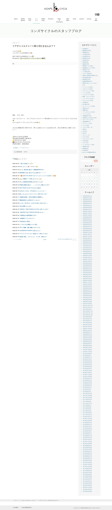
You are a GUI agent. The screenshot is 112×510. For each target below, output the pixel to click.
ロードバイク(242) (88, 87)
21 (92, 184)
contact (89, 19)
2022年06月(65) (87, 292)
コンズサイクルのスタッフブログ (28, 500)
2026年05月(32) (87, 201)
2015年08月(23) (87, 447)
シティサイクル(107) (88, 98)
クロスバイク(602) (88, 89)
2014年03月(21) (87, 480)
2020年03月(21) (87, 343)
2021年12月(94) (87, 303)
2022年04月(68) (87, 295)
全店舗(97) (86, 48)
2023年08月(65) (87, 265)
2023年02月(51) (87, 276)
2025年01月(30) (87, 232)
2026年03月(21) (87, 205)
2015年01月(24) (87, 460)
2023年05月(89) (87, 270)
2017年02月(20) (87, 412)
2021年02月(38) (87, 322)
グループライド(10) (88, 119)
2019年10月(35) (87, 353)
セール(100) (86, 125)
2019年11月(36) (87, 351)
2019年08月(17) (87, 357)
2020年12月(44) (87, 326)
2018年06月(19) (87, 384)
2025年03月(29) (87, 228)
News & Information (59, 20)
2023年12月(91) (87, 257)
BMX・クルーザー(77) (89, 96)
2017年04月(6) (87, 409)
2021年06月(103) (88, 315)
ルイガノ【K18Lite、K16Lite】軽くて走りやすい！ (34, 203)
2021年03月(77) (87, 320)
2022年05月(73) (87, 293)
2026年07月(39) (87, 198)
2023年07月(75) (87, 267)
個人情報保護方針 (27, 507)
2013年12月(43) (87, 485)
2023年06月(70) (87, 269)
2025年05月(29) (87, 224)
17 (82, 184)
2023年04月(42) (87, 272)
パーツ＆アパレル (24, 147)
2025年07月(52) (87, 221)
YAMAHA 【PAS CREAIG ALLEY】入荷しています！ (34, 209)
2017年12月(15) (87, 393)
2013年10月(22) (87, 489)
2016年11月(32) (87, 418)
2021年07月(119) (88, 313)
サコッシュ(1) (86, 135)
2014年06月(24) (87, 474)
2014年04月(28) (87, 478)
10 (82, 181)
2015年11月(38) (87, 441)
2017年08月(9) (87, 401)
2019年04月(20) (87, 364)
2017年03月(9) (87, 411)
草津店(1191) (86, 69)
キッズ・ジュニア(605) (89, 106)
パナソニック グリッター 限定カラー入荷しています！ (34, 233)
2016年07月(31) (87, 426)
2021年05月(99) (87, 317)
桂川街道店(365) (87, 77)
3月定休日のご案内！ (25, 221)
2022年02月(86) (87, 299)
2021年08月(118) (88, 311)
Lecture (81, 19)
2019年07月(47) (87, 359)
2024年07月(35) (87, 244)
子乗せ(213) (86, 108)
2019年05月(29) (87, 363)
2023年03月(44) (87, 274)
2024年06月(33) (87, 246)
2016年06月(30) (87, 428)
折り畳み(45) (86, 104)
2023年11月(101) (88, 259)
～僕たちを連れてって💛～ (27, 163)
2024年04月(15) (87, 249)
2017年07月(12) (87, 403)
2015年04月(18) (87, 455)
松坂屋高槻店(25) (87, 81)
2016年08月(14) (87, 424)
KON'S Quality (23, 19)
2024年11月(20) (87, 236)
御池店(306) (86, 64)
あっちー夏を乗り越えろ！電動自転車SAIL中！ (32, 169)
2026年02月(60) (87, 207)
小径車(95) (86, 102)
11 (84, 181)
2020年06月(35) (87, 338)
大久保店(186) (86, 54)
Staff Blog (36, 19)
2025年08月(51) (87, 219)
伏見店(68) (86, 62)
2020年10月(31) (87, 330)
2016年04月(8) (87, 432)
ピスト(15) (86, 142)
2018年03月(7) (87, 389)
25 (84, 187)
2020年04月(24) (87, 341)
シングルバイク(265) (88, 94)
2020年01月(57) (87, 347)
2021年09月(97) (87, 309)
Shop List (29, 19)
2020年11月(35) (87, 328)
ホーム (15, 500)
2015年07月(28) (87, 449)
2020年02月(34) (87, 345)
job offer (96, 19)
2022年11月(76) (87, 282)
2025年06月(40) (87, 223)
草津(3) (85, 129)
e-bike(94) (86, 140)
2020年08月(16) (87, 334)
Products (50, 19)
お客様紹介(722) (87, 115)
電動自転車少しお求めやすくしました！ (30, 200)
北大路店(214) (86, 56)
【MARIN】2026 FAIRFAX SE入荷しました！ (32, 212)
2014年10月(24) (87, 466)
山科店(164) (86, 60)
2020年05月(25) (87, 340)
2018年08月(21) (87, 380)
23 (97, 184)
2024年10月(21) (87, 238)
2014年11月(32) (87, 464)
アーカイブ (89, 192)
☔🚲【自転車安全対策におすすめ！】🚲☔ (31, 182)
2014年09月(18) (87, 468)
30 (97, 187)
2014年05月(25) (87, 476)
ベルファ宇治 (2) (87, 127)
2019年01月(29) (87, 370)
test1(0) (85, 131)
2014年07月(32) (87, 472)
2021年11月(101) (88, 305)
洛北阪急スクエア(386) (89, 68)
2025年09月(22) (87, 217)
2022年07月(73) (87, 290)
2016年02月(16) (87, 435)
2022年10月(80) (87, 284)
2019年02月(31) (87, 368)
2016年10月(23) (87, 420)
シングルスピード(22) (88, 144)
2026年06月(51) (87, 199)
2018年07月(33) (87, 382)
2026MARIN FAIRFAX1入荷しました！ (30, 230)
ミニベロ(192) (86, 92)
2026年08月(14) (87, 196)
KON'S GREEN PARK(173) (90, 75)
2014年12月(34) (87, 462)
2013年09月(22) (87, 491)
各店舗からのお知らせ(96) (90, 117)
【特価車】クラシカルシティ (27, 218)
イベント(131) (86, 114)
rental (74, 19)
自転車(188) (86, 146)
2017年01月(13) (87, 414)
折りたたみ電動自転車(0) (89, 152)
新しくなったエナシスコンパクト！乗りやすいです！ (34, 194)
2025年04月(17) (87, 226)
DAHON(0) (86, 148)
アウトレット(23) (87, 123)
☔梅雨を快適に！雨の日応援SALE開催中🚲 (31, 197)
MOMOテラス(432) (88, 66)
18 (84, 184)
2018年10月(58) (87, 376)
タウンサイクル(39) (88, 100)
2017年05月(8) (87, 407)
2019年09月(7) (87, 355)
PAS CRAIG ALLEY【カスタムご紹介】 (30, 188)
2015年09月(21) (87, 445)
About (16, 19)
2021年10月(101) (88, 307)
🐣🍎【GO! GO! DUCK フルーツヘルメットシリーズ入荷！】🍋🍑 (38, 175)
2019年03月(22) (87, 366)
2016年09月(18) (87, 422)
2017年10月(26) (87, 397)
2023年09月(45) (87, 263)
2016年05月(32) (87, 430)
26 (87, 187)
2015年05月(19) (87, 453)
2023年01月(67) (87, 278)
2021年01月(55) (87, 324)
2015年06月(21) (87, 451)
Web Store (67, 19)
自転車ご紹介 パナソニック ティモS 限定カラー (33, 236)
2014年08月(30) (87, 470)
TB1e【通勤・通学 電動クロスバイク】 (30, 227)
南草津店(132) (86, 79)
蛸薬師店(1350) (87, 50)
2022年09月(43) (87, 286)
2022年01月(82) (87, 301)
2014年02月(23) (87, 482)
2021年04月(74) (87, 318)
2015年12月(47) (87, 439)
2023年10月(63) (87, 261)
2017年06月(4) (87, 405)
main (44, 239)
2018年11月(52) (87, 374)
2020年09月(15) (87, 332)
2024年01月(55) (87, 255)
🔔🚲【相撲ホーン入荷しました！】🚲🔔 (31, 178)
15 (94, 181)
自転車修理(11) (87, 121)
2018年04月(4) (87, 387)
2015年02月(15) (87, 458)
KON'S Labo (43, 19)
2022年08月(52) (87, 288)
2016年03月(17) (87, 434)
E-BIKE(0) (85, 150)
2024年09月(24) (87, 240)
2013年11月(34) (87, 487)
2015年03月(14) (87, 457)
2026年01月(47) (87, 209)
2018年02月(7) (87, 391)
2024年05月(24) (87, 247)
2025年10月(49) (87, 215)
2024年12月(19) (87, 234)
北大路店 (15, 147)
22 (94, 184)
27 (89, 187)
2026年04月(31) (87, 203)
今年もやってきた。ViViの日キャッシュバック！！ (33, 191)
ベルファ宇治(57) (87, 73)
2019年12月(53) (87, 349)
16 (97, 181)
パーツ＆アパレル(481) (89, 112)
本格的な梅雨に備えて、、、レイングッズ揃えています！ (35, 185)
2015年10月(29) (87, 443)
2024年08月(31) (87, 242)
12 (87, 181)
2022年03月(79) (87, 297)
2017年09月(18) (87, 399)
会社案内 (16, 507)
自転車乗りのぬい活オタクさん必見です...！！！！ (33, 172)
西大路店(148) (86, 58)
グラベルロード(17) (88, 139)
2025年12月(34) (87, 211)
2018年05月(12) (87, 386)
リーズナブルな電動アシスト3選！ (29, 224)
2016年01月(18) (87, 437)
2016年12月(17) (87, 416)
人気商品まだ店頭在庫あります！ (28, 215)
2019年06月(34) (87, 361)
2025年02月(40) (87, 230)
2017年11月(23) (87, 395)
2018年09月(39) (87, 378)
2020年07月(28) (87, 336)
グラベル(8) (86, 137)
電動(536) (85, 110)
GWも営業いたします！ (26, 206)
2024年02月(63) (87, 253)
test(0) (84, 133)
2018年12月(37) (87, 372)
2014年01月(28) (87, 483)
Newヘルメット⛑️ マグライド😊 (29, 166)
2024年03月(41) (87, 251)
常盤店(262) (86, 52)
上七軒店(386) (86, 71)
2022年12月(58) (87, 280)
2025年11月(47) (87, 213)
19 (87, 184)
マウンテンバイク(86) (88, 91)
